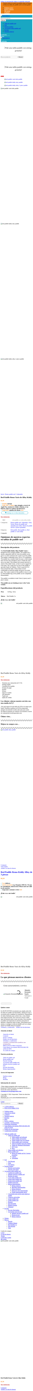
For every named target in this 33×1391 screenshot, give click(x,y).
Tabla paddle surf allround (19, 1137)
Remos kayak (16, 1215)
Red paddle (14, 530)
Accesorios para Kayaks (15, 1212)
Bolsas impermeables (14, 1184)
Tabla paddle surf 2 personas (20, 1142)
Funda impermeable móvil (19, 1192)
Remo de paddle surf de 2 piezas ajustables (21, 526)
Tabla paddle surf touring (19, 1138)
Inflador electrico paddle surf (16, 1174)
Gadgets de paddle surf (14, 1173)
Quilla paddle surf (13, 1200)
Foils (9, 1163)
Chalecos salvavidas (14, 1197)
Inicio (2, 494)
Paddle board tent (13, 1182)
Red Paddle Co (12, 1225)
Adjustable (19, 494)
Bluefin (10, 1221)
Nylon (12, 524)
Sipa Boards (11, 1226)
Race (13, 1148)
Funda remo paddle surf (15, 1181)
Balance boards (12, 1205)
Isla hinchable (12, 1203)
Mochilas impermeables (18, 1187)
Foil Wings (11, 1164)
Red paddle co (22, 530)
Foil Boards (11, 1161)
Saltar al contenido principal (22, 1)
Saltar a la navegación (7, 1)
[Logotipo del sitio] (5, 16)
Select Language (6, 1003)
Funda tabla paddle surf (15, 1179)
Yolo (9, 1228)
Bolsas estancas (16, 1186)
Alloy (30, 522)
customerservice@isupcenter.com (11, 1091)
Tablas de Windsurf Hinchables (21, 1145)
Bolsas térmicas (16, 1189)
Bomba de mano (13, 1176)
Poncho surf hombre (14, 1168)
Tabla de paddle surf (14, 1135)
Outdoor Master (12, 1223)
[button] (5, 880)
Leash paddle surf (13, 1199)
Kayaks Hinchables (13, 1210)
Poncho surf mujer (13, 1169)
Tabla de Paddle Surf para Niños (21, 1143)
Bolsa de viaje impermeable (20, 1190)
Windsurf (10, 1207)
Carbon (14, 1156)
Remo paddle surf (10, 494)
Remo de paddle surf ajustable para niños (19, 525)
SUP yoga (15, 1147)
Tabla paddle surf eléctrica (15, 1150)
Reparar (10, 1202)
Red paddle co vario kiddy (20, 530)
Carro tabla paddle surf (14, 1177)
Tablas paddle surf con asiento (20, 1140)
